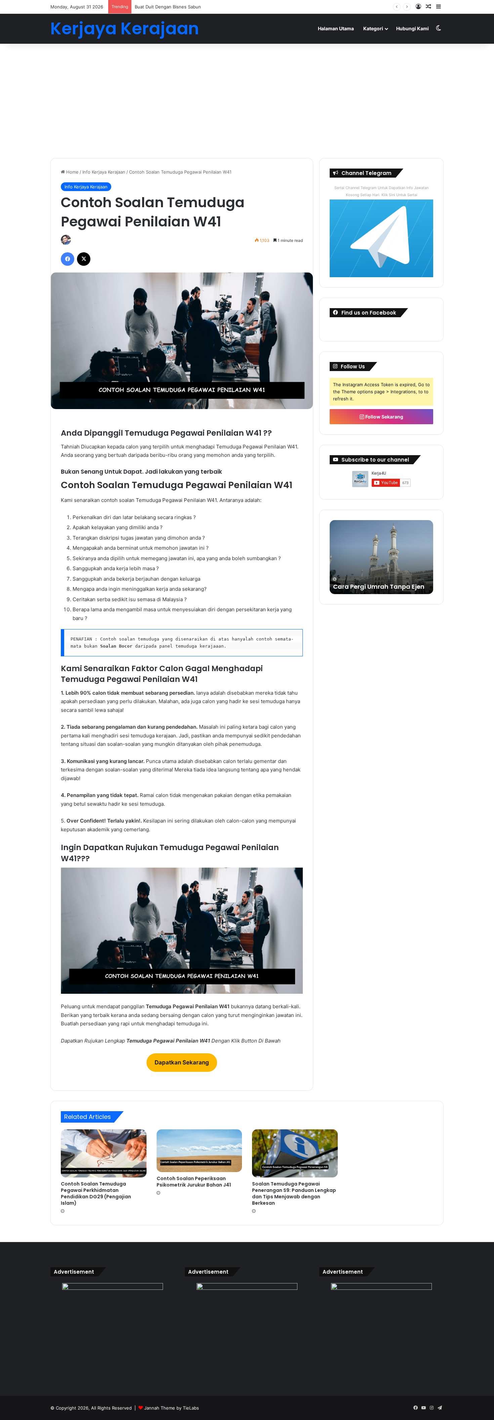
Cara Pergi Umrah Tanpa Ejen (378, 586)
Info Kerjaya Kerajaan (103, 172)
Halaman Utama (336, 28)
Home (72, 172)
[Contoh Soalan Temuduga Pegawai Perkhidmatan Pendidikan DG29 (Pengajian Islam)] (104, 1153)
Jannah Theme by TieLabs (171, 1408)
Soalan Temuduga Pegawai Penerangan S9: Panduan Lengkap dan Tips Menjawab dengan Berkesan (294, 1193)
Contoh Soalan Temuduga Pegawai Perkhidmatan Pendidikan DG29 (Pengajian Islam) (96, 1193)
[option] (381, 557)
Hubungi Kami (412, 28)
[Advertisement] (247, 101)
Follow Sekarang (383, 417)
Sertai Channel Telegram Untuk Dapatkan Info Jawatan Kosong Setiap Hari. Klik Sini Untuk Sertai (381, 191)
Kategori (373, 28)
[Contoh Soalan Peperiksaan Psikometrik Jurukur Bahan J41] (199, 1150)
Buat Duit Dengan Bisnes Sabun (168, 6)
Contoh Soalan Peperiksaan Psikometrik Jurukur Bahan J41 (194, 1181)
